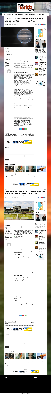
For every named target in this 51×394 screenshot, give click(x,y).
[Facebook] (37, 1)
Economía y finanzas (41, 56)
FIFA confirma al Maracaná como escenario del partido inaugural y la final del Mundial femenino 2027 (8, 64)
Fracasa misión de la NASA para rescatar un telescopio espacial (19, 173)
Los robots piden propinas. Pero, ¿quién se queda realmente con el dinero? (41, 174)
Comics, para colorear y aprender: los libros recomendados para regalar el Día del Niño (42, 69)
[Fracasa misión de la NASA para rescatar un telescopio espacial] (20, 169)
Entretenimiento (36, 48)
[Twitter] (39, 1)
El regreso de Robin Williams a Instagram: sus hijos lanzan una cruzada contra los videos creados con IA (30, 174)
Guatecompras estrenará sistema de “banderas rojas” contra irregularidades (8, 59)
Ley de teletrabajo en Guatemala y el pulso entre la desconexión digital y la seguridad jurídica (9, 174)
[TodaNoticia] (25, 7)
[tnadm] (5, 24)
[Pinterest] (42, 24)
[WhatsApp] (45, 24)
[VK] (44, 24)
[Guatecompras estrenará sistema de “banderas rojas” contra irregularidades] (36, 57)
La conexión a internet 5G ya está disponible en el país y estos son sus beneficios (11, 135)
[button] (47, 14)
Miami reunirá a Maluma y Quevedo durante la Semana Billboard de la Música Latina (8, 54)
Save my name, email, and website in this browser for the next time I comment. (15, 157)
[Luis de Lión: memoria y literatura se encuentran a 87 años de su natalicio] (36, 74)
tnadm (7, 24)
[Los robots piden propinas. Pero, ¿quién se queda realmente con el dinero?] (41, 169)
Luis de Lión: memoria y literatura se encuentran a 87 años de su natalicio (42, 74)
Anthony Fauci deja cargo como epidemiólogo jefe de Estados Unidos (27, 135)
